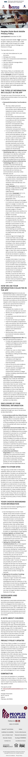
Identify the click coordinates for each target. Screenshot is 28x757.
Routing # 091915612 (20, 738)
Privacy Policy (19, 755)
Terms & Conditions (10, 755)
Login (24, 7)
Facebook (16, 721)
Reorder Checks (7, 738)
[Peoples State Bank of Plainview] (14, 6)
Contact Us (7, 741)
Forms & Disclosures (20, 732)
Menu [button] (3, 7)
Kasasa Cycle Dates (7, 729)
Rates (20, 729)
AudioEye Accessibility (7, 732)
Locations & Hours (21, 741)
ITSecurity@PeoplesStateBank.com (13, 689)
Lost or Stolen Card (7, 735)
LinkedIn (19, 721)
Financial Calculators (20, 735)
